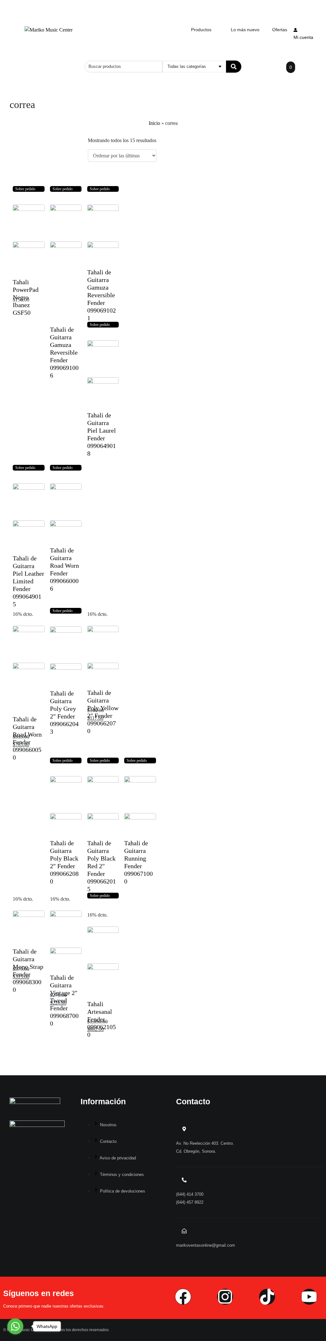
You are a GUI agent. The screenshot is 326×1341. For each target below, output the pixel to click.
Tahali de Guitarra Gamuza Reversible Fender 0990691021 (101, 295)
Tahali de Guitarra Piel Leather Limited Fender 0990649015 (28, 581)
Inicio (154, 123)
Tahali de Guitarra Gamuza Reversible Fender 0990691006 (64, 352)
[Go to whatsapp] (15, 1326)
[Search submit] (233, 67)
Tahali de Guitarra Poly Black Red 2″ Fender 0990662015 (101, 866)
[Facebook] (183, 1297)
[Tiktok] (267, 1297)
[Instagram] (225, 1297)
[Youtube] (309, 1297)
